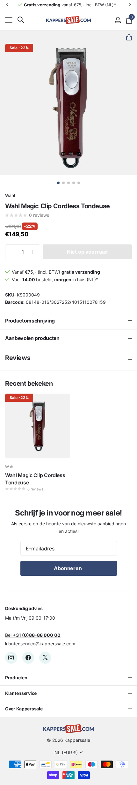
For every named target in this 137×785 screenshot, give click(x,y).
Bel (33, 635)
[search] (21, 20)
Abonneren (68, 568)
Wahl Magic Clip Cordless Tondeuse (35, 479)
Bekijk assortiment (8, 20)
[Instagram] (11, 658)
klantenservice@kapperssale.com (40, 643)
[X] (45, 658)
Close (68, 677)
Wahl (10, 195)
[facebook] (28, 658)
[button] (7, 4)
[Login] (118, 20)
